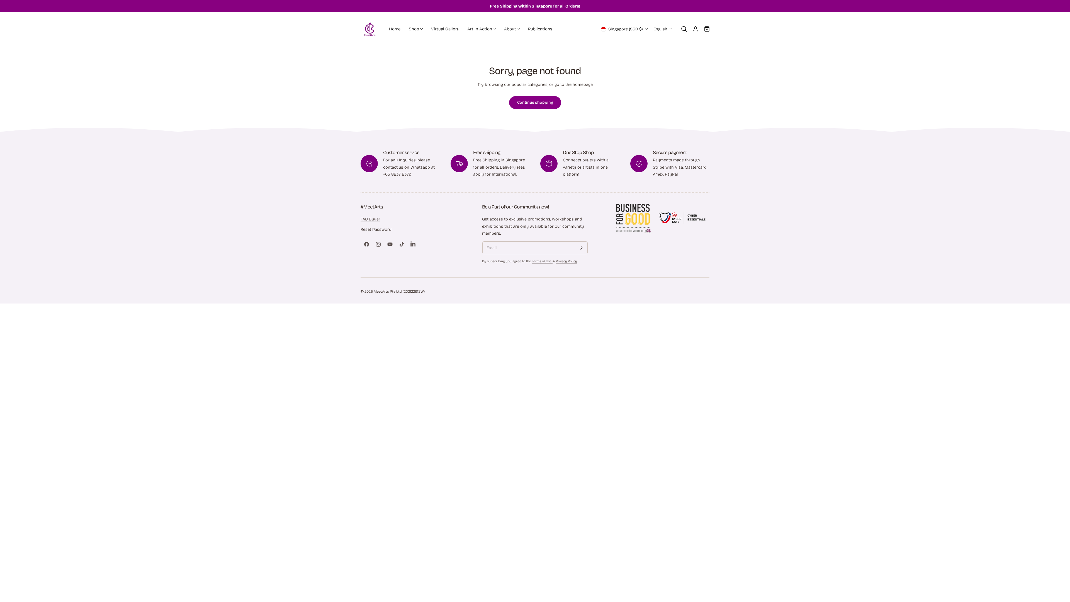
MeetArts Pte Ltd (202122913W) (399, 291)
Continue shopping (535, 102)
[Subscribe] (581, 247)
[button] (684, 29)
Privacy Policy (566, 261)
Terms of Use (542, 261)
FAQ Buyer (370, 219)
